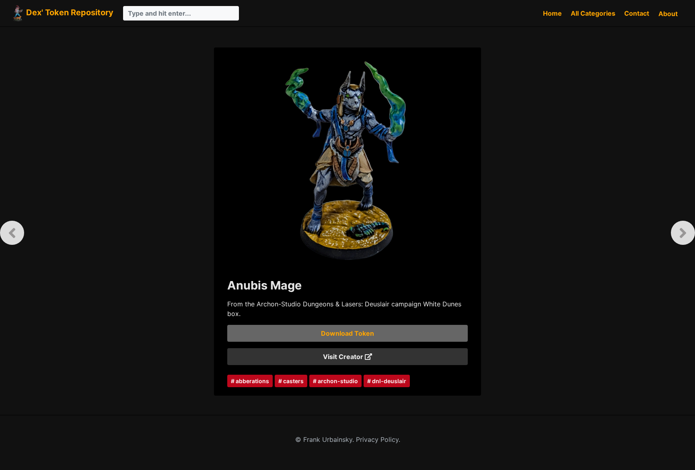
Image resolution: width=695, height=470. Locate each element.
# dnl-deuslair (386, 381)
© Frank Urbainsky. (325, 439)
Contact (636, 13)
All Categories (593, 13)
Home (552, 13)
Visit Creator (344, 357)
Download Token (347, 333)
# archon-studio (335, 381)
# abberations (250, 381)
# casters (291, 381)
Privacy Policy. (378, 439)
